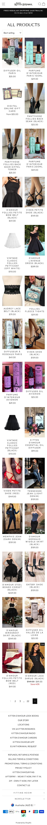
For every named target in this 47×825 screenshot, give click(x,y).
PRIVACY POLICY (23, 768)
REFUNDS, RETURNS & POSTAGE (23, 755)
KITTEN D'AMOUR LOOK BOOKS (23, 716)
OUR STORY (23, 720)
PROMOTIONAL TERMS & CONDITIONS (23, 763)
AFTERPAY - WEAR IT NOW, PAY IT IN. (23, 776)
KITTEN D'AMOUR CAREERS (23, 737)
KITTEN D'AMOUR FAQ (23, 772)
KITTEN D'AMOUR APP (23, 742)
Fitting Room (23, 793)
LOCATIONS (23, 724)
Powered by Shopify (23, 823)
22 (28, 701)
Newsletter (23, 799)
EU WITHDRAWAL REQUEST (23, 746)
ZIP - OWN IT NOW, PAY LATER (23, 781)
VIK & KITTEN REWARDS (23, 729)
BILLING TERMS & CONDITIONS (23, 759)
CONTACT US (23, 785)
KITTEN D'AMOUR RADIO (23, 733)
